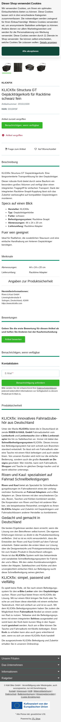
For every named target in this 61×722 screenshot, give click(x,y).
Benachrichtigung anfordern (30, 382)
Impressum (22, 691)
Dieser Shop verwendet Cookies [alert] (21, 3)
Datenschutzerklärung (47, 388)
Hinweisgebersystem (45, 694)
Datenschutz (10, 694)
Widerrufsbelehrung (42, 691)
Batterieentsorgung (26, 694)
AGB (30, 691)
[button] (30, 658)
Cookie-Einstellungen (30, 697)
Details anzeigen (48, 42)
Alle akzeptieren (30, 51)
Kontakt (12, 691)
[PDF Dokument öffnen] (30, 705)
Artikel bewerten (13, 339)
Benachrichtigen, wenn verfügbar (22, 125)
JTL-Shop (36, 719)
